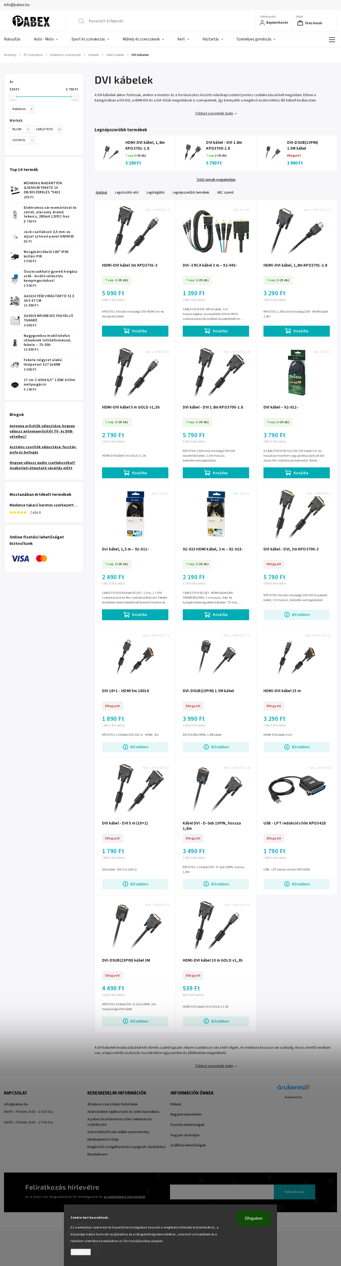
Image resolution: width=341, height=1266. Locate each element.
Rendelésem (97, 1154)
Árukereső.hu (293, 1097)
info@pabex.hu (16, 1104)
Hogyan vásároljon (185, 1135)
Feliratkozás (295, 1192)
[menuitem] (15, 39)
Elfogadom (253, 1218)
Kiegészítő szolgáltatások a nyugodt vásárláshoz (126, 1147)
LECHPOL (23, 140)
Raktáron (22, 109)
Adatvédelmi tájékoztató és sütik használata (123, 1111)
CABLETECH (48, 129)
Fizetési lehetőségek (187, 1125)
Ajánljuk (101, 192)
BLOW (21, 129)
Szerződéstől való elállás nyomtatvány (118, 1132)
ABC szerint (225, 192)
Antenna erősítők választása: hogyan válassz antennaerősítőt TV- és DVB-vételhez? (42, 431)
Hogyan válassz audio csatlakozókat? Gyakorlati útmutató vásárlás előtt (42, 465)
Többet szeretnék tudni (214, 113)
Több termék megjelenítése (216, 179)
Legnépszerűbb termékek (191, 192)
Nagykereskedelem (186, 1114)
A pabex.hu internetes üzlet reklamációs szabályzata (119, 1122)
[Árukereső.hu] (293, 1090)
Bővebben (301, 615)
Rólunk (175, 1104)
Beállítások (81, 1252)
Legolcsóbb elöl (127, 192)
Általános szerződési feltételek (112, 1104)
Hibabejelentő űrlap (103, 1139)
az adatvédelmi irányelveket (124, 1196)
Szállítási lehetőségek (188, 1145)
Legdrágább (156, 192)
